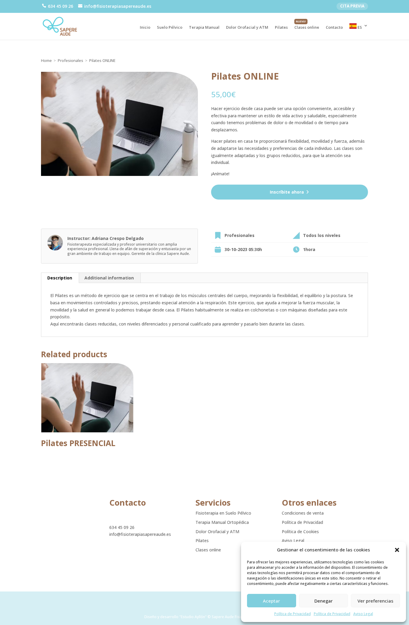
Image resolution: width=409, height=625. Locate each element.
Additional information (109, 278)
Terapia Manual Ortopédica (222, 522)
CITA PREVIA (352, 6)
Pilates (281, 27)
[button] (397, 550)
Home (46, 60)
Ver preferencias (375, 601)
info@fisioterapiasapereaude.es (140, 534)
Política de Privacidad (292, 613)
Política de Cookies (300, 531)
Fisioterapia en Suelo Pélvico (223, 513)
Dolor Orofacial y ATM (247, 27)
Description (59, 278)
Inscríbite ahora (287, 192)
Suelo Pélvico (169, 27)
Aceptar (271, 601)
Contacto (334, 27)
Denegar (323, 601)
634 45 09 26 (121, 527)
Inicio (145, 27)
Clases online (306, 27)
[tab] (60, 278)
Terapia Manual (204, 27)
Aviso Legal (363, 613)
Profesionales (70, 60)
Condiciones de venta (303, 513)
